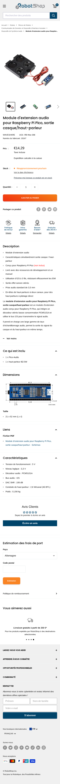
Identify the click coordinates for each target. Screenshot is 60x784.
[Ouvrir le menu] (4, 6)
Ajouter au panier (30, 198)
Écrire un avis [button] (30, 523)
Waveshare (9, 135)
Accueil (4, 25)
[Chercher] (53, 15)
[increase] (35, 187)
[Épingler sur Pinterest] (44, 209)
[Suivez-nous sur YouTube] (27, 748)
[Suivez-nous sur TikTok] (33, 748)
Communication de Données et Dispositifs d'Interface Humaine (23, 28)
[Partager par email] (55, 209)
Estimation (11, 581)
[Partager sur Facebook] (38, 209)
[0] (55, 6)
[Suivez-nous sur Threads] (44, 748)
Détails (8, 233)
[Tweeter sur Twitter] (49, 209)
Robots (12, 25)
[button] (58, 106)
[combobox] (26, 15)
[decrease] (17, 187)
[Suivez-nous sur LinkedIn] (38, 748)
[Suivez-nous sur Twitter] (10, 748)
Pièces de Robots (24, 25)
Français (9, 734)
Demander (37, 233)
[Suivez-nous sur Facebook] (5, 748)
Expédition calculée (23, 158)
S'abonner (30, 715)
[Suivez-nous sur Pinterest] (22, 748)
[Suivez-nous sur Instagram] (16, 748)
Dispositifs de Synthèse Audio (11, 31)
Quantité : (7, 187)
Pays (5, 549)
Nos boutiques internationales (15, 729)
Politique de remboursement (16, 593)
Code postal (8, 563)
